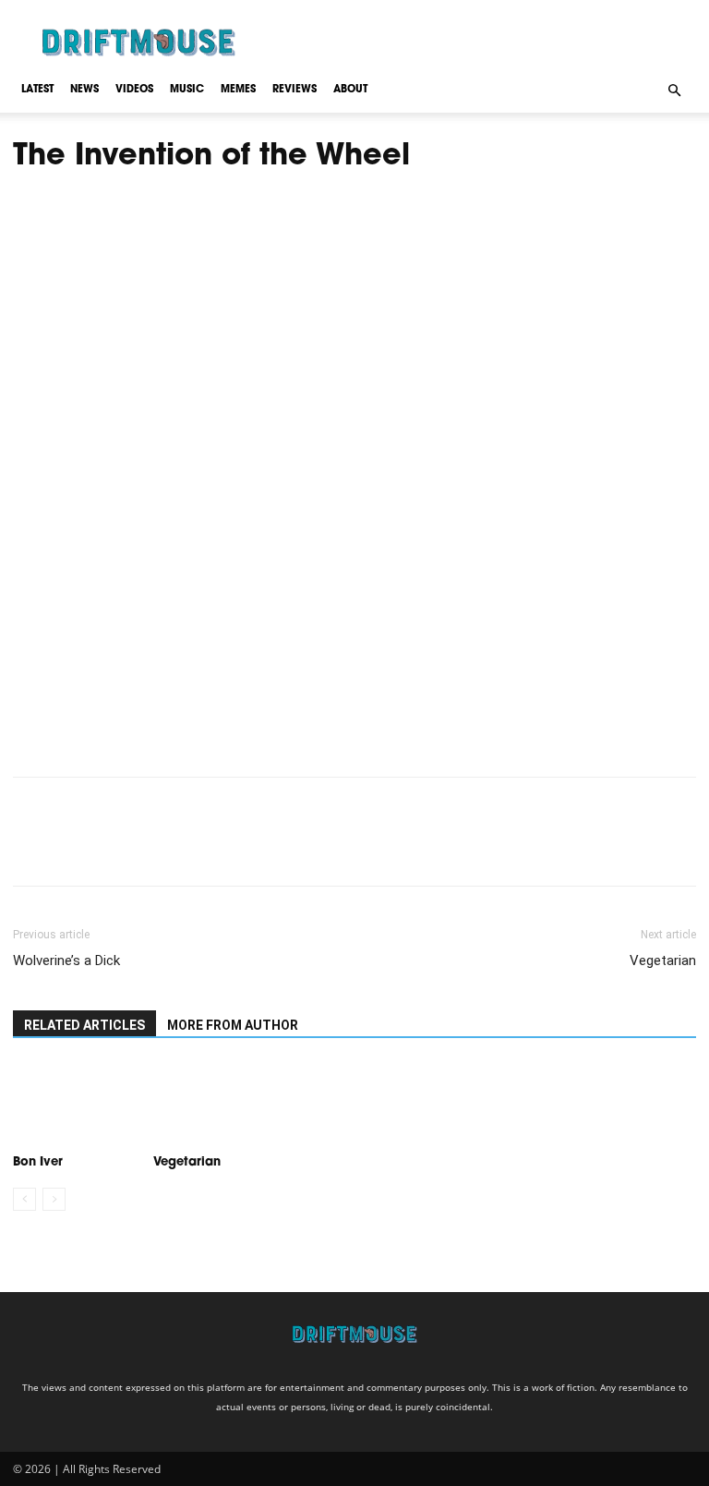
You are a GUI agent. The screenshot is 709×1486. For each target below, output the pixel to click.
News (84, 90)
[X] (73, 847)
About (350, 90)
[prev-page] (24, 1199)
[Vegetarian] (213, 1104)
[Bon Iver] (73, 1104)
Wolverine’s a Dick (66, 960)
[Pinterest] (116, 847)
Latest (37, 90)
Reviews (294, 90)
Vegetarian (663, 960)
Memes (238, 90)
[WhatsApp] (158, 847)
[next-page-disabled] (54, 1199)
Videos (134, 90)
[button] (674, 89)
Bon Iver (38, 1162)
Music (187, 90)
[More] (202, 847)
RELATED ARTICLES (84, 1025)
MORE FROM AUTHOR (232, 1025)
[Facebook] (31, 847)
